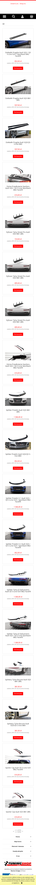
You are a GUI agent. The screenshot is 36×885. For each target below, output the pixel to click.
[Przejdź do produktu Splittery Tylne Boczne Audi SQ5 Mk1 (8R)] (18, 667)
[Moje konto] (22, 16)
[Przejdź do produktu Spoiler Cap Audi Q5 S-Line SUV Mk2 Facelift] (18, 756)
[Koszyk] (31, 16)
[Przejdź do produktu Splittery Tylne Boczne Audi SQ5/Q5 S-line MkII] (18, 711)
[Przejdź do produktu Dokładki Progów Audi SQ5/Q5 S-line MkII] (18, 130)
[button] (4, 16)
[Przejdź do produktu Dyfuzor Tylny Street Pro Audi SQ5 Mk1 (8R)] (18, 220)
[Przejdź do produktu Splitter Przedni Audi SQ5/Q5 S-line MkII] (18, 442)
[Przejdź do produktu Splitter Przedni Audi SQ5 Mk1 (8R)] (18, 398)
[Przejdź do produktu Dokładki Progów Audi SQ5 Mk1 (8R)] (18, 86)
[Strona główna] (18, 8)
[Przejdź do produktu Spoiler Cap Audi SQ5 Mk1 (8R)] (18, 800)
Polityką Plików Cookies (13, 879)
